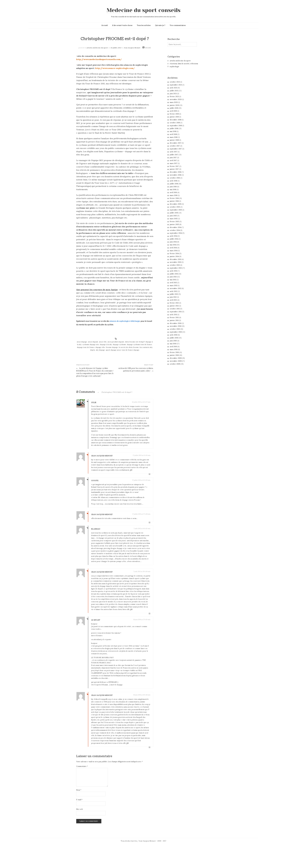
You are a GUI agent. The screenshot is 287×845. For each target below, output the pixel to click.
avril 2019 (173, 111)
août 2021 (173, 88)
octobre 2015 (175, 207)
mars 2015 (173, 219)
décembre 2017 (175, 143)
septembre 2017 (176, 149)
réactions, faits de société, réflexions (184, 64)
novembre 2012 (175, 288)
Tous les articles (144, 25)
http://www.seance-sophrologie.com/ (115, 68)
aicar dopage (82, 342)
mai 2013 (173, 280)
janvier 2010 (174, 355)
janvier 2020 (174, 105)
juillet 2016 (174, 184)
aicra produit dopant (116, 342)
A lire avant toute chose (122, 25)
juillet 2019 (174, 108)
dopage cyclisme (119, 344)
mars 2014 (173, 251)
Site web (79, 809)
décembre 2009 (176, 358)
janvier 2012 (174, 306)
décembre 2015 (175, 204)
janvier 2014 (174, 256)
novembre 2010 (175, 326)
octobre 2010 (175, 329)
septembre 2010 (176, 332)
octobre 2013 (175, 265)
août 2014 (173, 236)
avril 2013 (173, 283)
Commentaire (82, 766)
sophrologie (174, 67)
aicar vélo (103, 342)
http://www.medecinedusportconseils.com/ (99, 59)
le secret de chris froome (129, 347)
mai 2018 (173, 131)
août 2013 (173, 271)
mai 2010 (173, 344)
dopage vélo (100, 347)
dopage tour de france (86, 347)
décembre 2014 (175, 227)
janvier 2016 (174, 201)
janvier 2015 (174, 224)
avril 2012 (173, 300)
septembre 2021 (176, 85)
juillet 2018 (174, 128)
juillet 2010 (174, 338)
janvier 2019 (174, 117)
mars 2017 (173, 163)
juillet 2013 (174, 274)
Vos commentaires (178, 25)
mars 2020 (174, 102)
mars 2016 (173, 195)
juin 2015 (173, 216)
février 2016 (174, 198)
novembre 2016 (175, 175)
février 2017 (174, 166)
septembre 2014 (176, 233)
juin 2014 (173, 242)
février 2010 (174, 352)
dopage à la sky (106, 344)
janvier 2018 (174, 140)
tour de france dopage (130, 350)
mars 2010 (173, 349)
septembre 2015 (176, 210)
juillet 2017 (174, 155)
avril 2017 (173, 160)
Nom (78, 790)
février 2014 (174, 254)
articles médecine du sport (97, 48)
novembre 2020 (176, 99)
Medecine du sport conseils (143, 10)
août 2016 (173, 181)
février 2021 (174, 97)
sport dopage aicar (113, 350)
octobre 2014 (175, 230)
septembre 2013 (176, 268)
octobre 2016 (175, 178)
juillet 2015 (174, 213)
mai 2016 (173, 190)
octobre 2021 (175, 82)
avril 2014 (173, 248)
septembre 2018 (176, 126)
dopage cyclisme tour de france (139, 344)
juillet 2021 (174, 91)
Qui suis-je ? (160, 25)
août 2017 (173, 152)
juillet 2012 (174, 294)
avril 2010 (173, 347)
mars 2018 (173, 137)
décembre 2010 (175, 323)
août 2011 (173, 315)
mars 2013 (173, 286)
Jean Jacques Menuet (132, 48)
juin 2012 (173, 297)
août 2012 (173, 291)
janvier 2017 (174, 169)
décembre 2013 (175, 259)
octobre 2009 (175, 364)
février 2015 (174, 222)
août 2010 (173, 335)
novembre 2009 (176, 361)
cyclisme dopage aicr (90, 344)
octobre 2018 (175, 123)
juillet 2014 (174, 239)
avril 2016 (173, 192)
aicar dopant (93, 342)
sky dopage (100, 350)
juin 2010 (173, 341)
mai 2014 (173, 245)
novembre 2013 (175, 262)
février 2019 (174, 114)
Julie (93, 402)
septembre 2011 (176, 312)
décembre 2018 (175, 120)
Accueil (104, 25)
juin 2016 (173, 187)
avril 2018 (173, 134)
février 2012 (174, 303)
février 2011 (174, 317)
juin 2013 (173, 277)
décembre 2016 (175, 172)
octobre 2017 (175, 146)
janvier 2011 (174, 320)
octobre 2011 (175, 309)
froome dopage (112, 347)
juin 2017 (173, 158)
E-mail (79, 800)
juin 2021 (173, 94)
